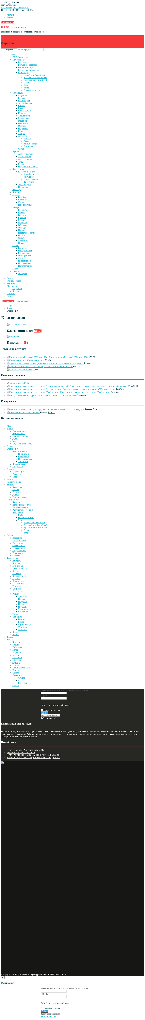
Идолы (21, 599)
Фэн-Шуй (23, 136)
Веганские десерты (27, 65)
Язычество (23, 611)
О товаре (11, 293)
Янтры (21, 133)
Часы (20, 680)
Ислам (21, 604)
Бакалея (22, 62)
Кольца (15, 650)
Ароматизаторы (25, 154)
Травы (15, 268)
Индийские (29, 174)
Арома (15, 151)
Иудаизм (22, 606)
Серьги (21, 238)
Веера (26, 141)
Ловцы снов (24, 116)
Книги (15, 192)
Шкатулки (23, 683)
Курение (22, 217)
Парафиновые (25, 250)
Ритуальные (24, 253)
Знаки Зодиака (25, 103)
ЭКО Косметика (20, 57)
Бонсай (27, 138)
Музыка (16, 194)
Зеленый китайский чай (35, 77)
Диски (21, 202)
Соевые (21, 258)
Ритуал (15, 594)
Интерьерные (24, 261)
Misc (9, 426)
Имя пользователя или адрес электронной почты (64, 690)
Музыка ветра (30, 144)
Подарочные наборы (28, 166)
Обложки (22, 225)
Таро (14, 477)
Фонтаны (28, 146)
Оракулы (22, 273)
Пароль (44, 695)
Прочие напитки (32, 90)
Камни (21, 105)
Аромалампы (24, 156)
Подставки (23, 187)
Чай (20, 520)
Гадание (16, 271)
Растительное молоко (28, 70)
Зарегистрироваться (50, 715)
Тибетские (29, 182)
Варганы (22, 199)
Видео (10, 296)
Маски (21, 220)
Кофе (26, 88)
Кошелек (22, 108)
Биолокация (18, 471)
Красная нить (24, 110)
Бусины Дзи (24, 100)
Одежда (22, 227)
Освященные (24, 255)
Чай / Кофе (23, 72)
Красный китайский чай (35, 80)
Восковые (23, 248)
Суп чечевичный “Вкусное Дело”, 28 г (25, 750)
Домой (10, 278)
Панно (21, 230)
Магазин (11, 15)
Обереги (22, 126)
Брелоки (22, 98)
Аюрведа (16, 189)
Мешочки (22, 121)
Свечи (15, 245)
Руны (20, 131)
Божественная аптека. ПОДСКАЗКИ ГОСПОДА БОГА (33, 757)
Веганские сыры (26, 67)
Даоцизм (22, 596)
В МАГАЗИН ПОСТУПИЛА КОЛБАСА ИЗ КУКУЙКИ (34, 755)
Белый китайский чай (34, 75)
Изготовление (25, 266)
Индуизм (22, 601)
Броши (21, 212)
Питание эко (18, 60)
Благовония (18, 169)
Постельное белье (26, 233)
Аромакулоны (25, 159)
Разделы (11, 54)
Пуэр (26, 82)
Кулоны (22, 113)
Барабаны (22, 197)
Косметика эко (14, 482)
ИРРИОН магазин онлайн (13, 27)
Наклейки (23, 123)
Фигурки (22, 627)
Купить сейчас (14, 281)
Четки (21, 149)
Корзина (16, 291)
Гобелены (22, 215)
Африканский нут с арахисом (21, 752)
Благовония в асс (26, 171)
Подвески (23, 128)
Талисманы (18, 93)
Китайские (29, 177)
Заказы (10, 17)
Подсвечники (24, 263)
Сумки (21, 243)
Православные (31, 179)
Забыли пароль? (48, 718)
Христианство (25, 609)
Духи (20, 161)
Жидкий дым (24, 184)
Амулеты (22, 95)
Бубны (15, 489)
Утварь (15, 207)
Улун (26, 85)
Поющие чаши (25, 205)
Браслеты (22, 210)
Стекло (21, 678)
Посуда (21, 235)
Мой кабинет (7, 22)
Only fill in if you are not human (55, 705)
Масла (21, 164)
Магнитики (23, 118)
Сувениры (23, 240)
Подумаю (17, 288)
